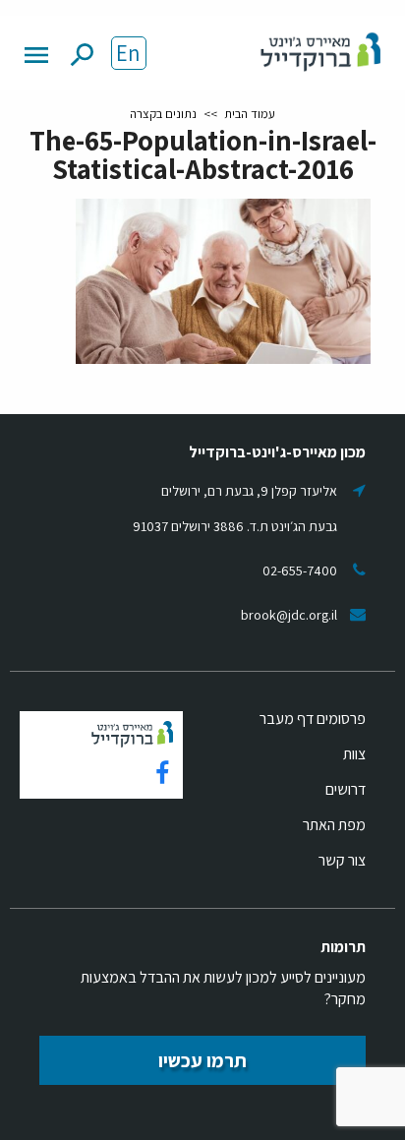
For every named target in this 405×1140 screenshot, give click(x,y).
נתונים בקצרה (163, 113)
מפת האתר (334, 824)
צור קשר (342, 860)
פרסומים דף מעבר (313, 718)
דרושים (345, 789)
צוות (354, 754)
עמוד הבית (249, 113)
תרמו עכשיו (202, 1060)
